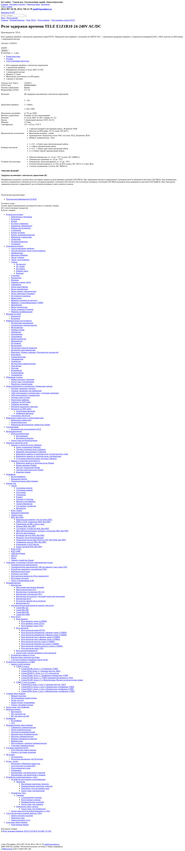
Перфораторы (17, 253)
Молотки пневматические (22, 736)
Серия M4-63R (22, 612)
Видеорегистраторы (24, 438)
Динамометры (17, 359)
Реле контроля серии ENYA (33, 630)
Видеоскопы (16, 345)
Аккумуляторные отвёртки (22, 248)
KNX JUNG (16, 549)
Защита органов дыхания (22, 815)
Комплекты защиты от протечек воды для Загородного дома (42, 454)
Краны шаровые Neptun (26, 465)
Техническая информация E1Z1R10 (21, 199)
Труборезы (15, 244)
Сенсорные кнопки (24, 490)
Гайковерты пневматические (23, 727)
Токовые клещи (17, 330)
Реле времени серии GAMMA (34, 621)
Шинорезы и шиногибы (21, 237)
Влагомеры (16, 355)
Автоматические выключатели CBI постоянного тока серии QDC (39, 567)
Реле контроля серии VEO (32, 648)
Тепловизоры (17, 334)
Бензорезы (15, 318)
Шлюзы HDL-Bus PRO (26, 526)
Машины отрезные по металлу (24, 300)
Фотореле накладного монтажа (24, 406)
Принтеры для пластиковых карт (35, 788)
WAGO (14, 556)
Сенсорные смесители (20, 416)
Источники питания (19, 578)
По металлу (21, 264)
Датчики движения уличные (23, 388)
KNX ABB (15, 551)
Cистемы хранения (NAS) (17, 748)
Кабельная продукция (20, 571)
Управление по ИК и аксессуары (30, 524)
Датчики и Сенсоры (24, 499)
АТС (13, 723)
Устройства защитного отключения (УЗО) (29, 569)
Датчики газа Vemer (19, 574)
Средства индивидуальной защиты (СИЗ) (24, 813)
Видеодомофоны (18, 477)
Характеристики (13, 56)
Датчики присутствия (20, 397)
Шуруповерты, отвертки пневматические (29, 743)
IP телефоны (16, 721)
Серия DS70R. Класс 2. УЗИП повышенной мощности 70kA (47, 678)
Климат (19, 497)
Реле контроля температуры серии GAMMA (40, 644)
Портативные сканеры (31, 800)
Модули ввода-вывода (25, 533)
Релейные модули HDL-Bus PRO (30, 535)
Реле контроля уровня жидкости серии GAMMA (42, 646)
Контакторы (16, 585)
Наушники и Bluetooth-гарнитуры (25, 763)
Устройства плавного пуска (23, 655)
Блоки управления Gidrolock (28, 447)
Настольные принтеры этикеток (35, 784)
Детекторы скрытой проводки (24, 348)
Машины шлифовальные (21, 312)
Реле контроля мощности (27, 651)
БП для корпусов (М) (20, 716)
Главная (4, 4)
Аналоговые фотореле (25, 411)
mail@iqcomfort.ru (42, 9)
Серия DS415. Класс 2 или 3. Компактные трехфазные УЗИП (47, 689)
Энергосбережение (24, 504)
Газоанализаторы (18, 357)
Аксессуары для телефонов (17, 707)
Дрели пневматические (21, 730)
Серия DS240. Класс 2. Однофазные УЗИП (39, 669)
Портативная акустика (20, 768)
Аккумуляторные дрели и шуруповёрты (28, 251)
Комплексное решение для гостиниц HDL (34, 519)
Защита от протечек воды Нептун (25, 461)
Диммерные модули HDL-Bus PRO (31, 542)
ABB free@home (18, 553)
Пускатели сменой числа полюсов (31, 601)
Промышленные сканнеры (32, 802)
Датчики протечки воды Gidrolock (31, 449)
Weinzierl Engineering (20, 513)
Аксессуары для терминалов (33, 809)
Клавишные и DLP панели (27, 544)
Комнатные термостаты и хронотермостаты (25, 418)
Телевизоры (16, 770)
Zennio (14, 486)
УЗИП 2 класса (22, 666)
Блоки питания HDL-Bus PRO (29, 547)
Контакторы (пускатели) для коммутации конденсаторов (40, 596)
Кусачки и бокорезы (19, 223)
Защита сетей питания (20, 664)
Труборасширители (19, 242)
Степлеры (15, 275)
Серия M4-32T (22, 608)
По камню (20, 269)
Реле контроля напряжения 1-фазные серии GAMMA (44, 632)
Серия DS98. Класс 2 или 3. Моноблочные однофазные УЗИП (48, 691)
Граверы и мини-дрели (21, 282)
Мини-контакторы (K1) (26, 590)
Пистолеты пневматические (23, 732)
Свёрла (14, 262)
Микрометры (16, 341)
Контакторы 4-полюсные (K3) (29, 594)
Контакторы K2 (23, 603)
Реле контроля (22, 628)
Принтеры (20, 782)
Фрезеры (15, 280)
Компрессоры (17, 741)
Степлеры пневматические (22, 745)
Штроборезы (16, 305)
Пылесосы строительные (21, 384)
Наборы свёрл (22, 271)
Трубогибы (16, 239)
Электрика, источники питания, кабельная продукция (29, 562)
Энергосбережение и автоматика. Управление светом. (29, 386)
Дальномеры (16, 336)
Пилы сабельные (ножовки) (23, 293)
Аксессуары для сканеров (32, 804)
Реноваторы (16, 278)
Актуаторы (21, 492)
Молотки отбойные (19, 255)
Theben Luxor (17, 515)
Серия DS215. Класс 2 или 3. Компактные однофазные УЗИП (47, 687)
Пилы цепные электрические (23, 291)
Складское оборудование (16, 822)
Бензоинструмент (13, 314)
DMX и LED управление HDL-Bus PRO (33, 522)
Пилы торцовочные (19, 289)
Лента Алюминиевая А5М (22, 580)
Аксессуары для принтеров (33, 791)
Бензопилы (16, 316)
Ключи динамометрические (23, 235)
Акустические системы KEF (23, 766)
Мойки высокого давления (22, 379)
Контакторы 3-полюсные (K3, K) (30, 592)
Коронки (20, 273)
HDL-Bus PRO (17, 517)
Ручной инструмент (14, 214)
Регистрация (12, 18)
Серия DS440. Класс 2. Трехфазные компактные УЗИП (44, 675)
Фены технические (19, 307)
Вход (3, 18)
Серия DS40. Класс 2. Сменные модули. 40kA (41, 671)
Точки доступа (17, 700)
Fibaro (13, 558)
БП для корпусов (18, 714)
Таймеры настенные (20, 404)
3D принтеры (17, 757)
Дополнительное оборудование (24, 481)
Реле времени (44, 20)
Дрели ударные (17, 257)
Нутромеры (16, 343)
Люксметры (16, 366)
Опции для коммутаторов (22, 705)
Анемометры (16, 375)
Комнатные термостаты (21, 420)
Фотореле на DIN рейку (21, 409)
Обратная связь (33, 4)
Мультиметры (17, 327)
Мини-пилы (16, 298)
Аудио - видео (12, 761)
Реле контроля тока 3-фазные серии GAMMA (40, 639)
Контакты (45, 4)
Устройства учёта (18, 793)
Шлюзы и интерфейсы (25, 501)
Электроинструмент (14, 246)
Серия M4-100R (23, 614)
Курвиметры (16, 370)
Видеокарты (16, 712)
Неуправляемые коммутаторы (24, 698)
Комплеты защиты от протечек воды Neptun (35, 463)
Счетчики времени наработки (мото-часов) (29, 660)
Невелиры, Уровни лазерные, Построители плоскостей (34, 352)
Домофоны (10, 474)
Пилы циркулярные (19, 287)
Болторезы (15, 219)
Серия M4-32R (22, 610)
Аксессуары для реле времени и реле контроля (36, 653)
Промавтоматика (17, 20)
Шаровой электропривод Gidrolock (31, 452)
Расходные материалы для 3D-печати (27, 759)
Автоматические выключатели (24, 565)
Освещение (21, 495)
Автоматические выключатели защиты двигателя (32, 605)
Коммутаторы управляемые (23, 702)
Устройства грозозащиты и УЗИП (20, 662)
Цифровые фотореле (25, 413)
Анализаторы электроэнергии (24, 325)
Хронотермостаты (19, 422)
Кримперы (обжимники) (21, 226)
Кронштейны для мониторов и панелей (28, 773)
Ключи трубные (18, 232)
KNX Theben (16, 510)
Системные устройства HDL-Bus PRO (32, 528)
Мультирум (21, 508)
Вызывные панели (19, 479)
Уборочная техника (14, 377)
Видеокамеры (22, 436)
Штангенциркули (18, 339)
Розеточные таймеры (20, 400)
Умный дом (11, 483)
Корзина (8, 12)
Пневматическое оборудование (19, 725)
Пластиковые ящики (20, 825)
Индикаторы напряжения (22, 323)
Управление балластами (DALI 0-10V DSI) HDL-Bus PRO (41, 540)
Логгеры (14, 368)
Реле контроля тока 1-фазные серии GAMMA (40, 637)
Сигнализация (12, 427)
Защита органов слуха (20, 820)
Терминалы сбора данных (27, 806)
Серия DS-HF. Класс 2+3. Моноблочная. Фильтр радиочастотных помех (52, 680)
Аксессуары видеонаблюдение (24, 440)
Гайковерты (16, 284)
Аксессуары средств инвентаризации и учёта (30, 811)
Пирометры (16, 332)
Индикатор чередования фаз (23, 350)
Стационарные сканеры (31, 797)
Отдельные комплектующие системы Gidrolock (36, 458)
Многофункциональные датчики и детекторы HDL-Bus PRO (42, 531)
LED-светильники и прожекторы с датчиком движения (35, 393)
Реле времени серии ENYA (63, 20)
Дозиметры (16, 361)
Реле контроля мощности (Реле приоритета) (30, 576)
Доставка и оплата (17, 4)
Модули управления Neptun (28, 467)
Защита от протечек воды (17, 443)
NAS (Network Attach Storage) (23, 750)
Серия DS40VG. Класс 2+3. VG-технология (40, 673)
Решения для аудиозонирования (29, 538)
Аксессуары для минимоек (22, 382)
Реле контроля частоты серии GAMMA (38, 641)
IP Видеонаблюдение (20, 434)
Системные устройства (26, 506)
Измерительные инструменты (19, 321)
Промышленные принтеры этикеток (36, 786)
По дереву (20, 266)
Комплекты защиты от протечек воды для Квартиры (38, 456)
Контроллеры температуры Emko (25, 657)
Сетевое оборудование (15, 693)
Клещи (14, 221)
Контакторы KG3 (23, 599)
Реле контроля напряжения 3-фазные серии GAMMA (44, 635)
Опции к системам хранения (23, 752)
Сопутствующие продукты (17, 61)
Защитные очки (18, 818)
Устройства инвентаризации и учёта (21, 777)
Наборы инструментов (21, 228)
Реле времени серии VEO (32, 626)
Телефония (10, 718)
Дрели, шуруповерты (20, 260)
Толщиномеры (17, 373)
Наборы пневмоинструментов (24, 739)
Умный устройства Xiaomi (22, 560)
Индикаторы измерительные (23, 364)
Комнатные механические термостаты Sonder (30, 425)
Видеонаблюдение (14, 431)
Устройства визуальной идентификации (28, 779)
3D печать (10, 754)
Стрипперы (16, 230)
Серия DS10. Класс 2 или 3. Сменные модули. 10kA (43, 684)
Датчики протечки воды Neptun (29, 470)
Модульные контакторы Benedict (30, 587)
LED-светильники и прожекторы (25, 395)
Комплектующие (23, 472)
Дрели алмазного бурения (22, 309)
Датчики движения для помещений (26, 391)
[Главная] (6, 7)
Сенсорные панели (24, 488)
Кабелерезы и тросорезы (21, 217)
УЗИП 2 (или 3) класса (26, 682)
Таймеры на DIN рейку (21, 402)
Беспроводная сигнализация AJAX (26, 429)
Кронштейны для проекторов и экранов (28, 775)
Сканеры (20, 795)
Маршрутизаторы (18, 696)
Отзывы (9, 59)
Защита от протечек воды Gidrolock (26, 445)
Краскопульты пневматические (24, 734)
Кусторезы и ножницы (21, 296)
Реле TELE (31, 20)
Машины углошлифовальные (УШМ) (27, 303)
